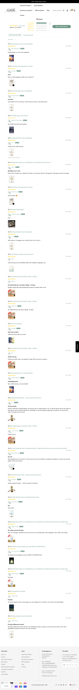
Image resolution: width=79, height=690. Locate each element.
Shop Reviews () (28, 35)
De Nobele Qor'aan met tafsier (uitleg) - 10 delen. (24, 276)
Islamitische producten (26, 10)
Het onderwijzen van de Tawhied (19, 115)
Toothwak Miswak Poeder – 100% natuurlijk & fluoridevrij (26, 398)
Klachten (3, 672)
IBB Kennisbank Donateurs (8, 667)
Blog (48, 10)
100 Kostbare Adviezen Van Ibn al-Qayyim (22, 254)
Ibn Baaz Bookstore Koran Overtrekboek (21, 91)
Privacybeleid (4, 674)
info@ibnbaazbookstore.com (49, 665)
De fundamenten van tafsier (18, 591)
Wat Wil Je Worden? (16, 323)
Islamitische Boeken (25, 5)
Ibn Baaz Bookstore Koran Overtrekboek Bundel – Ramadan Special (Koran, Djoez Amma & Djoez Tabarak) (39, 448)
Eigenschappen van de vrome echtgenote (22, 44)
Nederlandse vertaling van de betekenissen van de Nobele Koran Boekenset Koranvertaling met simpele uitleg (39, 522)
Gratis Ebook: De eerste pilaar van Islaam (22, 66)
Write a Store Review (62, 26)
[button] (31, 23)
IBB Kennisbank (39, 10)
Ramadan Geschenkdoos (17, 209)
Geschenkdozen (38, 5)
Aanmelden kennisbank (7, 669)
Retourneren (4, 662)
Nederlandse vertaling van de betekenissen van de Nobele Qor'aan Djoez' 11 (31, 162)
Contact (22, 15)
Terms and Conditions (6, 659)
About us (3, 654)
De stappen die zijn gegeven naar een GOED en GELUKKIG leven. (28, 546)
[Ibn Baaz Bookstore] (11, 10)
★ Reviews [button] (77, 347)
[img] (17, 26)
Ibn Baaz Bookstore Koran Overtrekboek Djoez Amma (25, 497)
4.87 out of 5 (21, 26)
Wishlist (3, 664)
